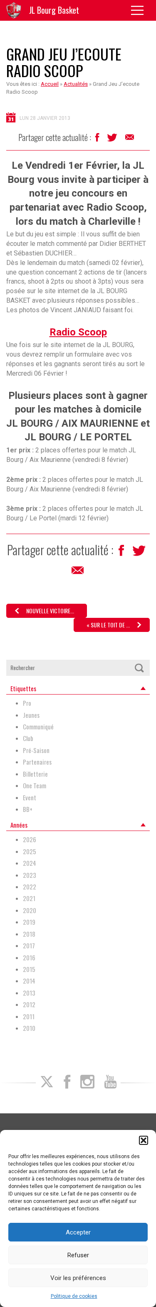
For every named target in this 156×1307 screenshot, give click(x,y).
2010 (29, 1028)
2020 (29, 910)
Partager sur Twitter (113, 140)
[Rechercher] (139, 668)
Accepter (78, 1232)
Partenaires (37, 762)
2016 (29, 957)
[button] (143, 1140)
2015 (29, 969)
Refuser (78, 1255)
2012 (29, 1004)
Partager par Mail (130, 139)
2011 (29, 1016)
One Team (34, 785)
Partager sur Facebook (98, 139)
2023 (29, 875)
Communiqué (38, 726)
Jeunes (31, 715)
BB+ (27, 809)
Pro (27, 703)
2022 (29, 886)
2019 (29, 922)
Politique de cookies (74, 1296)
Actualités (76, 84)
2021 (29, 898)
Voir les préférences (78, 1278)
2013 (29, 993)
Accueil (50, 84)
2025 (29, 851)
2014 (29, 981)
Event (29, 797)
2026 (29, 839)
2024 (29, 863)
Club (28, 738)
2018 (29, 934)
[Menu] (140, 10)
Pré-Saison (36, 750)
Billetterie (35, 774)
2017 (29, 945)
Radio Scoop (78, 332)
